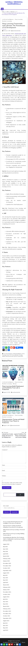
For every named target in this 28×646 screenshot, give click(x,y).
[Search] (20, 494)
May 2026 (5, 551)
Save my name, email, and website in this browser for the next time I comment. (12, 483)
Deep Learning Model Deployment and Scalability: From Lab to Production (13, 388)
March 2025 (6, 584)
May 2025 (5, 580)
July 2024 (5, 599)
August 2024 (6, 596)
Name (3, 465)
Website (4, 475)
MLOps (15, 383)
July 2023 (5, 623)
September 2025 (7, 570)
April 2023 (5, 630)
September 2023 (7, 618)
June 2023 (5, 625)
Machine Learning (7, 21)
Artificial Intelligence (8, 19)
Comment (5, 449)
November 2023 (7, 613)
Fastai (8, 355)
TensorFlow (20, 356)
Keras (13, 355)
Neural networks (9, 356)
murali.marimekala (16, 30)
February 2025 (6, 587)
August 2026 (6, 544)
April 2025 (5, 582)
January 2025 (6, 589)
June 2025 (5, 577)
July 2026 (5, 546)
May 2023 (5, 627)
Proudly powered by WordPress (11, 642)
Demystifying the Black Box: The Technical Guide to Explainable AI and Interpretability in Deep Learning (14, 539)
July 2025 (5, 575)
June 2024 (5, 601)
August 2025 (6, 573)
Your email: (6, 505)
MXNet (3, 356)
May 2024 (5, 604)
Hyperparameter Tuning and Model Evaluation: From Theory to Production (13, 421)
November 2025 (7, 565)
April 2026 (5, 553)
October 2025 (6, 568)
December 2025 (7, 563)
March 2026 (6, 556)
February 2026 (6, 558)
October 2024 (6, 594)
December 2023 (7, 611)
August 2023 (6, 620)
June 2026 (5, 549)
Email (3, 470)
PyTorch (15, 356)
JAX (10, 355)
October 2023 (6, 616)
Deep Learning (19, 19)
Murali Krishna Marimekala (14, 3)
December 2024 (7, 592)
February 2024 (6, 608)
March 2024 (6, 606)
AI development (8, 353)
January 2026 (6, 561)
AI (4, 353)
